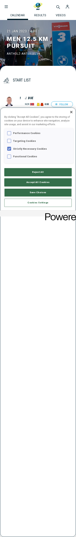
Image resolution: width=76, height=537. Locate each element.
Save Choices (38, 192)
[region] (38, 322)
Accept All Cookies (38, 182)
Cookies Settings (38, 202)
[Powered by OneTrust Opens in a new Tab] (59, 214)
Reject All (38, 172)
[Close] (71, 112)
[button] (6, 4)
